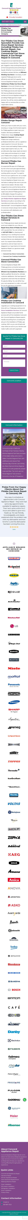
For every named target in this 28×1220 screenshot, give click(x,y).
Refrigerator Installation (8, 1188)
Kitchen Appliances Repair (9, 1177)
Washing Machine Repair (8, 1181)
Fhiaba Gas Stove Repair (14, 25)
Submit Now (14, 370)
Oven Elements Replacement (10, 1179)
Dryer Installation (6, 1184)
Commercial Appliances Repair (10, 1173)
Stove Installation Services (10, 310)
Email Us (6, 1202)
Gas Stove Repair (6, 1175)
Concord (3, 25)
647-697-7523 (7, 1204)
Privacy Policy (5, 1192)
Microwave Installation (7, 1186)
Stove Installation (6, 1190)
